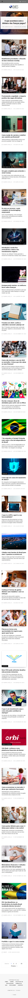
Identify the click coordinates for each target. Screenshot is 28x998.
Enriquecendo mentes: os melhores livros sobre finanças (14, 289)
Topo (14, 994)
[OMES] (14, 7)
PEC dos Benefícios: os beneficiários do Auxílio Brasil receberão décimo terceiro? (14, 906)
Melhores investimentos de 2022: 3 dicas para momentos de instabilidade (14, 22)
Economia (4, 318)
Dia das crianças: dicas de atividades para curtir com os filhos (14, 404)
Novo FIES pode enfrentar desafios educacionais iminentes (13, 674)
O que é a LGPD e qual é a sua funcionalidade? (12, 518)
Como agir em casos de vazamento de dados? (14, 481)
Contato (20, 985)
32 (21, 963)
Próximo (13, 966)
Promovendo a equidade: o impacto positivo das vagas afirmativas (14, 100)
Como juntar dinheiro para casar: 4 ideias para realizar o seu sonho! (13, 829)
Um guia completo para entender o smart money (14, 174)
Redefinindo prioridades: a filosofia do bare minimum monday (14, 62)
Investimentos (6, 167)
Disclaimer (12, 985)
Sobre (12, 981)
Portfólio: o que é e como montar (13, 945)
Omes (6, 981)
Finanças (4, 54)
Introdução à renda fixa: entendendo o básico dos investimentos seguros (14, 251)
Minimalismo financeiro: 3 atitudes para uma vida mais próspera (14, 868)
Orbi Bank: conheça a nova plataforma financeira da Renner (14, 752)
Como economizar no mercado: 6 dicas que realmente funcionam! (14, 790)
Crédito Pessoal (6, 744)
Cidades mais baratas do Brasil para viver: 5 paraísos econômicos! (14, 556)
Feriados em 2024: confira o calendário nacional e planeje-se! (13, 326)
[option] (14, 22)
